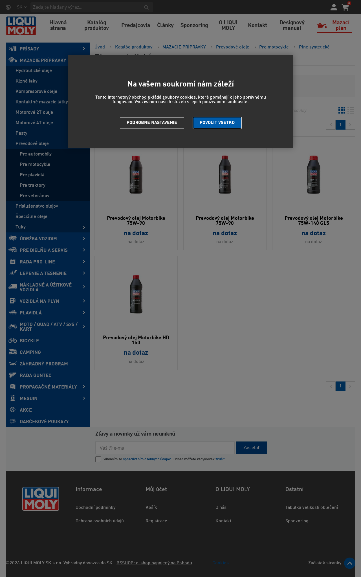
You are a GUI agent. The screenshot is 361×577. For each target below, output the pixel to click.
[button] (217, 122)
